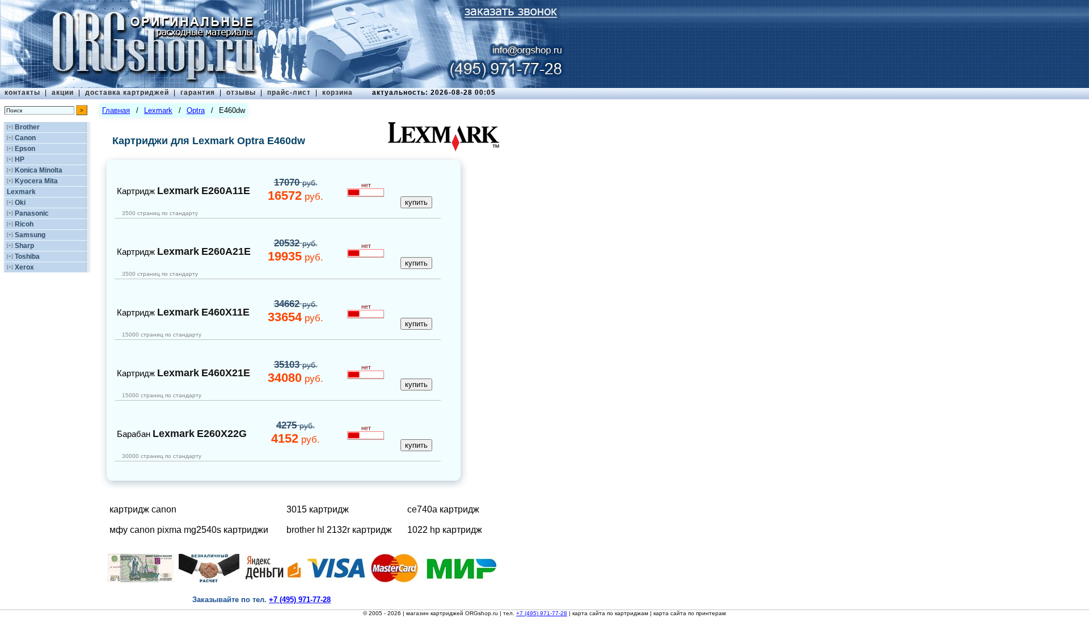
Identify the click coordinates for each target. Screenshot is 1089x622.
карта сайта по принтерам (689, 613)
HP (19, 159)
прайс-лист (289, 92)
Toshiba (27, 256)
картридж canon (142, 509)
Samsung (30, 235)
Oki (20, 203)
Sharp (24, 246)
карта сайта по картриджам (610, 613)
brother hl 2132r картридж (339, 530)
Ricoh (24, 224)
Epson (25, 149)
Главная (116, 110)
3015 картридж (317, 509)
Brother (27, 127)
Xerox (24, 267)
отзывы (241, 92)
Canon (25, 138)
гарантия (197, 92)
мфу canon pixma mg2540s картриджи (188, 530)
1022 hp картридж (444, 530)
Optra (196, 110)
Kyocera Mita (36, 181)
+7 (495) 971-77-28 (541, 613)
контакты (22, 92)
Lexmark (21, 192)
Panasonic (32, 213)
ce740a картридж (443, 509)
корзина (337, 92)
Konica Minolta (38, 170)
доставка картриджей (127, 92)
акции (63, 92)
